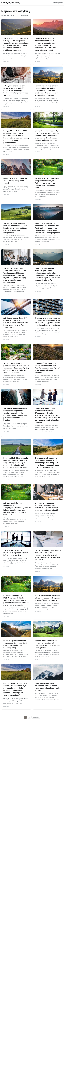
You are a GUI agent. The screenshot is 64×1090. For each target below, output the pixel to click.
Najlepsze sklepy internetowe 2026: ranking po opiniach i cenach (15, 180)
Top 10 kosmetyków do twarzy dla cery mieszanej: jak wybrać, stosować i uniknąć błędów (47, 598)
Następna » (36, 717)
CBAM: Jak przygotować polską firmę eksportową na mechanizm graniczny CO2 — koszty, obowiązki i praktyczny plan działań (48, 555)
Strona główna (58, 3)
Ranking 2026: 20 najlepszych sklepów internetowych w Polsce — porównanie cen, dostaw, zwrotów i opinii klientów (47, 183)
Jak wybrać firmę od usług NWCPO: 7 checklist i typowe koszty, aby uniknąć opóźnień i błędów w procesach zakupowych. (15, 228)
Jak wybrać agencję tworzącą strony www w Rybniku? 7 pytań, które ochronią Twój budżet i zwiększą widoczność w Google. (15, 90)
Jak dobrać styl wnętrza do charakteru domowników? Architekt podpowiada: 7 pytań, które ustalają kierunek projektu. (47, 368)
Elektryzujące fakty (10, 2)
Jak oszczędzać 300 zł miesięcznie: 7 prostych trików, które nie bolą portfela (16, 552)
